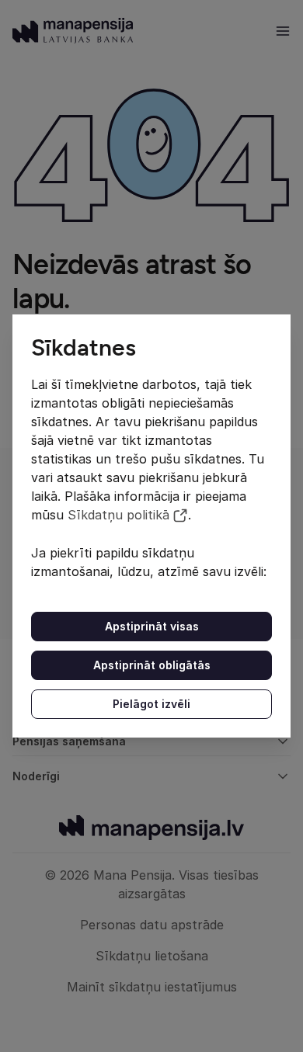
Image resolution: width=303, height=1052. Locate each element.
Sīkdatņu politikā (118, 515)
